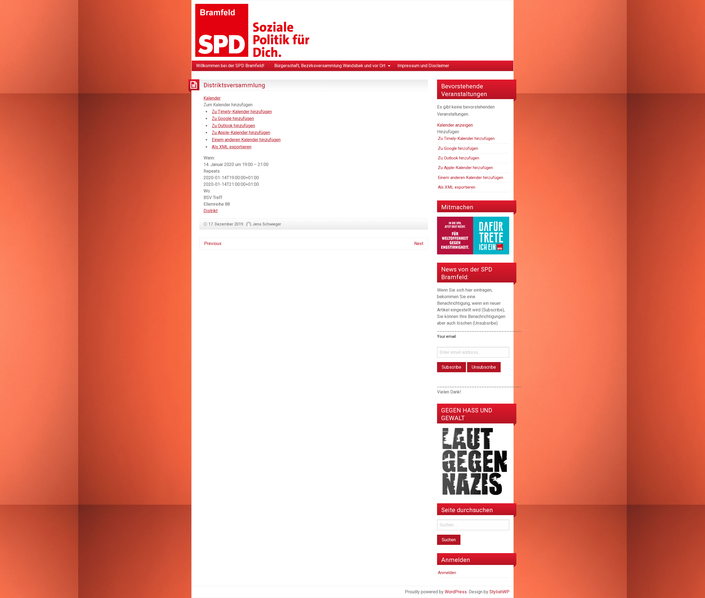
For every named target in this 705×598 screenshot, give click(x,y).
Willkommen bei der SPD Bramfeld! (230, 65)
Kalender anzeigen (455, 125)
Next (418, 243)
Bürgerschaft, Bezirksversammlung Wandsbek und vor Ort (329, 65)
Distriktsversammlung (234, 85)
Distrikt (211, 210)
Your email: (447, 336)
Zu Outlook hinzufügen (233, 125)
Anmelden (447, 572)
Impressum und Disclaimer (423, 65)
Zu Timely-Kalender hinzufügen (242, 111)
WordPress (456, 591)
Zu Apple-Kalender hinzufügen (241, 132)
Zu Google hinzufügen (233, 118)
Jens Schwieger (267, 224)
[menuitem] (230, 66)
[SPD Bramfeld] (252, 30)
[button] (228, 104)
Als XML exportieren (231, 147)
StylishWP (499, 591)
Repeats (212, 171)
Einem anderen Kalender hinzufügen (246, 139)
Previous (212, 243)
